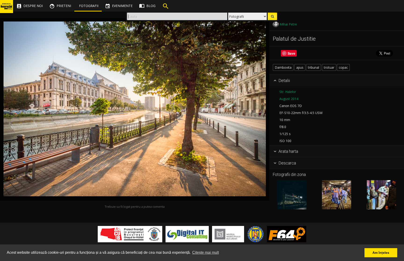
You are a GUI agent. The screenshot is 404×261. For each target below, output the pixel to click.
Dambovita (283, 67)
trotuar (329, 67)
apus (299, 67)
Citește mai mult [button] (205, 252)
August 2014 (288, 99)
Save (291, 53)
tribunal (313, 67)
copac (343, 67)
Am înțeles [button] (380, 252)
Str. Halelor (287, 91)
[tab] (336, 80)
